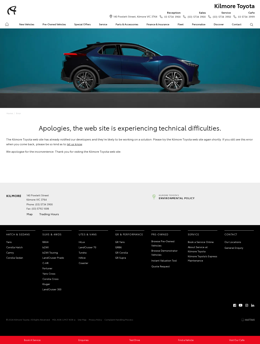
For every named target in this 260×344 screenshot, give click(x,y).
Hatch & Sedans (18, 234)
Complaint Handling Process (118, 319)
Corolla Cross (50, 279)
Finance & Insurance (157, 24)
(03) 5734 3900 (197, 14)
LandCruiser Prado (53, 257)
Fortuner (47, 268)
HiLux (82, 242)
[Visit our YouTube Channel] (241, 305)
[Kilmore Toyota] (11, 10)
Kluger (46, 284)
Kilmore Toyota (234, 6)
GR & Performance (129, 234)
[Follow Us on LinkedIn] (253, 305)
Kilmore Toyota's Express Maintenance (202, 258)
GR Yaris (120, 242)
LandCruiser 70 (87, 247)
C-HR (45, 263)
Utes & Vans (88, 234)
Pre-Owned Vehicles (54, 24)
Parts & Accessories (126, 24)
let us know (74, 144)
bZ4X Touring (50, 252)
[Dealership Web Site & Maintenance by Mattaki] (248, 320)
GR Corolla (121, 252)
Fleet (181, 24)
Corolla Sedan (14, 257)
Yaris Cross (48, 273)
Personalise (198, 24)
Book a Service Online (201, 242)
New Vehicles (26, 24)
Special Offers (82, 24)
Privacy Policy (95, 319)
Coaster (83, 263)
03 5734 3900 (172, 14)
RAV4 (45, 242)
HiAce (82, 257)
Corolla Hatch (14, 247)
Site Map (82, 319)
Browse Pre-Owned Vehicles (162, 243)
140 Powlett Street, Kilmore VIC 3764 (135, 16)
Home (7, 23)
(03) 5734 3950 (222, 14)
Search (251, 24)
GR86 (118, 247)
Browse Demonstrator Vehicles (164, 253)
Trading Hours (49, 214)
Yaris (9, 242)
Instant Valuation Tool (164, 260)
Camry (10, 252)
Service (103, 24)
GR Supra (120, 257)
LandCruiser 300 (51, 289)
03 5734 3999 (246, 14)
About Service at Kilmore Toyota (198, 249)
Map (30, 214)
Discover (219, 24)
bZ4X (45, 247)
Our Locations (232, 242)
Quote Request (160, 266)
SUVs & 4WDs (52, 234)
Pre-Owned (160, 234)
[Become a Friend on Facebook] (235, 305)
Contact (236, 24)
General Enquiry (233, 247)
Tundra (82, 252)
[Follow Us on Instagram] (247, 305)
